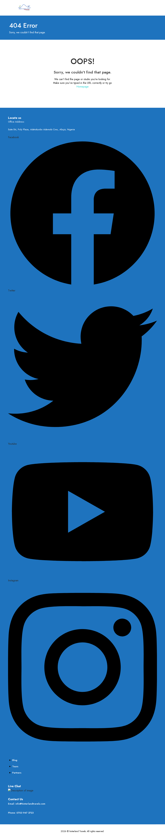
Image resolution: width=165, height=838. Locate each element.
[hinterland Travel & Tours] (24, 7)
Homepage (82, 86)
